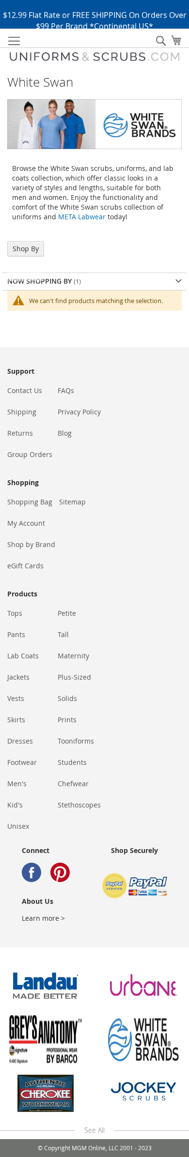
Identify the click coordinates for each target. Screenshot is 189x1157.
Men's (17, 783)
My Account (26, 523)
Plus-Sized (74, 677)
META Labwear (82, 216)
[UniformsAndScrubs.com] (94, 56)
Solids (67, 698)
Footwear (22, 762)
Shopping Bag (29, 501)
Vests (15, 698)
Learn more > (43, 918)
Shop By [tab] (26, 248)
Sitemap (72, 501)
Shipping (21, 411)
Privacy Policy (79, 411)
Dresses (20, 741)
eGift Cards (25, 565)
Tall (63, 634)
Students (72, 762)
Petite (67, 613)
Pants (16, 634)
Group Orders (29, 454)
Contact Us (24, 390)
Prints (67, 719)
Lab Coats (23, 655)
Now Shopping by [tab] (40, 281)
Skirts (16, 719)
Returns (20, 433)
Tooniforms (76, 741)
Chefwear (73, 783)
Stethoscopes (79, 804)
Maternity (73, 655)
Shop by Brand (31, 544)
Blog (65, 433)
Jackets (18, 677)
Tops (14, 613)
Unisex (18, 826)
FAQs (66, 390)
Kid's (15, 804)
